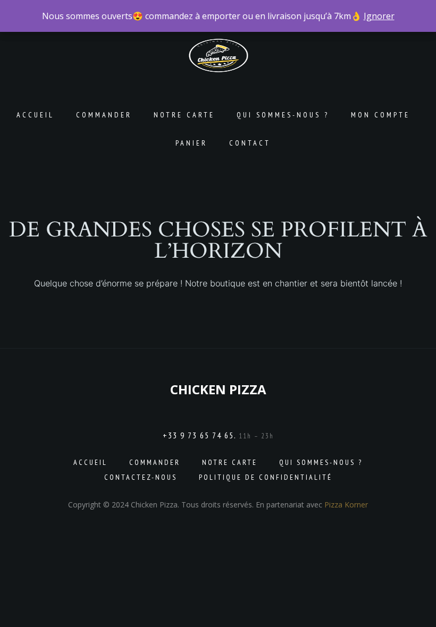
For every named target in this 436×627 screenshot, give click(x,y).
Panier (191, 143)
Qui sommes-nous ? (283, 115)
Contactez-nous (140, 477)
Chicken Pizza (218, 389)
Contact (250, 143)
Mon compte (380, 115)
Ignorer (379, 16)
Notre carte (184, 115)
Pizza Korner (346, 504)
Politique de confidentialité (265, 477)
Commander (104, 115)
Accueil (35, 115)
